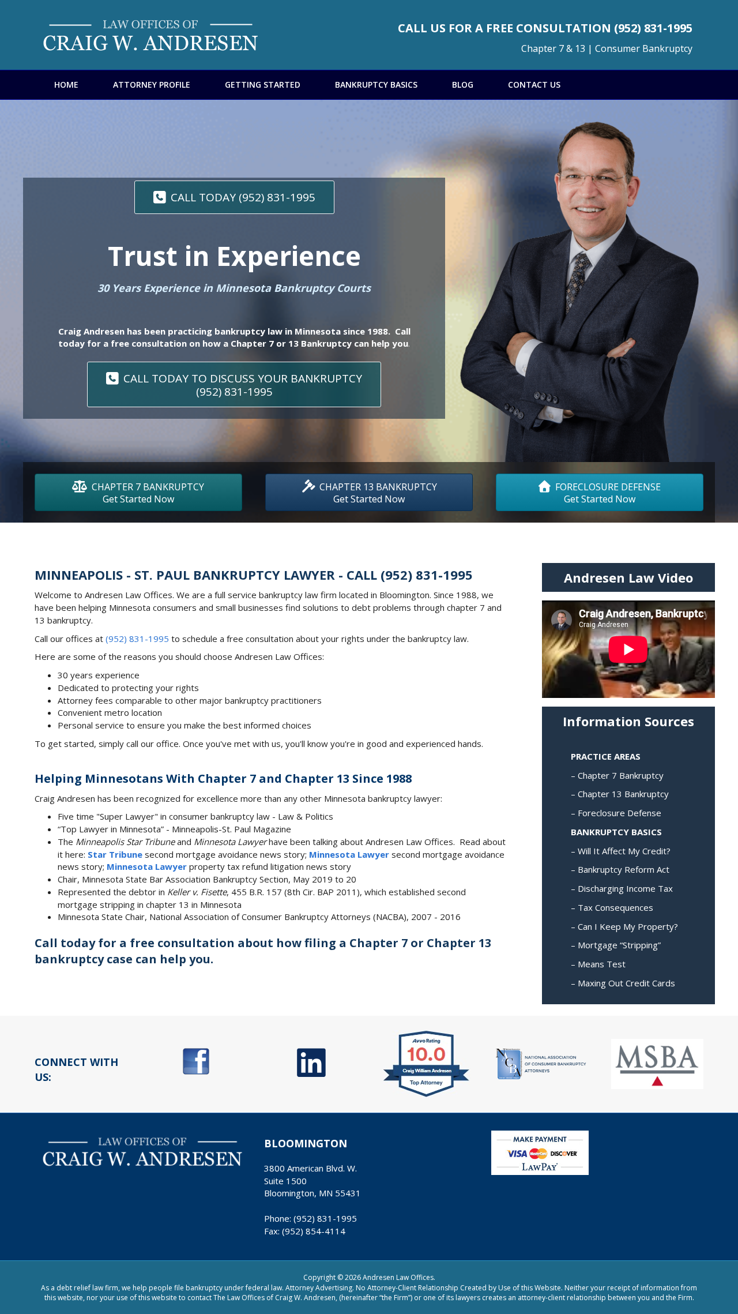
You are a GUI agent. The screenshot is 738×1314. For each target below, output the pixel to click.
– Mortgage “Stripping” (616, 945)
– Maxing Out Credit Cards (623, 983)
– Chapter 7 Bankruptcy (617, 775)
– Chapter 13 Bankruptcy (620, 793)
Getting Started (262, 84)
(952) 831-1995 (653, 28)
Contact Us (534, 84)
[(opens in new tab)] (196, 1060)
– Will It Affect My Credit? (621, 851)
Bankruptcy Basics (376, 84)
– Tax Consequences (612, 907)
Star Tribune (115, 854)
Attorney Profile (151, 84)
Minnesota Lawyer (349, 854)
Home (66, 84)
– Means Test (598, 964)
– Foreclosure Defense (616, 813)
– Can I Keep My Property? (624, 926)
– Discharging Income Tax (622, 888)
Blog (462, 84)
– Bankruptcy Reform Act (620, 869)
